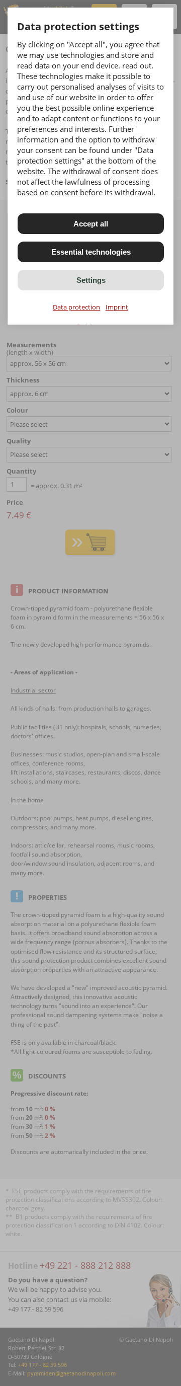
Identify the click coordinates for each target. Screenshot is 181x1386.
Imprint (117, 307)
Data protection (76, 307)
